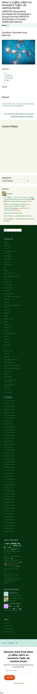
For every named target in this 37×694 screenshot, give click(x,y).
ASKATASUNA (8, 259)
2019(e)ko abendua (9, 508)
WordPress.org (8, 631)
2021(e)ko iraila (8, 476)
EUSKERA (6, 299)
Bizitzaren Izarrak (9, 273)
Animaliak (6, 248)
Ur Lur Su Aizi (8, 389)
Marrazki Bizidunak (9, 333)
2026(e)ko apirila (9, 403)
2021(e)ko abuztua (9, 479)
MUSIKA (6, 342)
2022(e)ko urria (8, 447)
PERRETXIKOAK (8, 362)
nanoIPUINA (7, 345)
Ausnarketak (7, 264)
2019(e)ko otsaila (9, 522)
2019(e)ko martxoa (9, 519)
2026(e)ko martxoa (9, 406)
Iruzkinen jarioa (8, 628)
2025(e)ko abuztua (9, 427)
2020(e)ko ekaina (9, 490)
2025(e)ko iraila (8, 424)
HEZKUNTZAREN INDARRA (22, 117)
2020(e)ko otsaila (9, 502)
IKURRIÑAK (7, 313)
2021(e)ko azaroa (9, 470)
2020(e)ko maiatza (9, 493)
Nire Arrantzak (8, 351)
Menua (4, 25)
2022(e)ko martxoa (9, 461)
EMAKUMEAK (8, 285)
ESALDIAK (7, 291)
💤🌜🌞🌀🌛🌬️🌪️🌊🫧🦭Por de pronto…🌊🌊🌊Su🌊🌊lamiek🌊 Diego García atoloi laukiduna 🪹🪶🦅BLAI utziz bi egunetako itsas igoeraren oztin (19, 199)
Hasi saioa (7, 623)
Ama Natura (7, 245)
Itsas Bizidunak (8, 319)
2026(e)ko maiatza (9, 400)
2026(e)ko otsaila (9, 409)
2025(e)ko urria (8, 421)
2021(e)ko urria (8, 473)
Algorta (6, 242)
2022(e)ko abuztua (9, 450)
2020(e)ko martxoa (9, 499)
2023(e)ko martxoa (9, 444)
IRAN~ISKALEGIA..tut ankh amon (13, 213)
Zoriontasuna (8, 392)
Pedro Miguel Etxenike (10, 359)
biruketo (11, 598)
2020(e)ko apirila (9, 496)
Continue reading (18, 683)
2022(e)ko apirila (9, 459)
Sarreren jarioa (8, 626)
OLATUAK (7, 353)
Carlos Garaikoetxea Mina (11, 276)
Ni (4, 348)
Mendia (6, 339)
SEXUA (6, 374)
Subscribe (9, 677)
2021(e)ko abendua (9, 467)
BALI (5, 267)
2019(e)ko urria (8, 514)
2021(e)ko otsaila (9, 482)
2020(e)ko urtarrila (9, 505)
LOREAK (6, 324)
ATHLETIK (7, 261)
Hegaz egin (7, 310)
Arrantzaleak (7, 256)
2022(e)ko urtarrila (9, 464)
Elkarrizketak (7, 282)
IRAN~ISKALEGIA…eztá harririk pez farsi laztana (18, 216)
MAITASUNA (7, 327)
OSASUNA (7, 356)
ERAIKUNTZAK (8, 288)
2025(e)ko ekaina (9, 432)
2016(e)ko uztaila (9, 531)
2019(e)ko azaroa (9, 511)
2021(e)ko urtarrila (9, 485)
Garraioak (6, 302)
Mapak (6, 330)
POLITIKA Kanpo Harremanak (12, 368)
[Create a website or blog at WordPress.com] (17, 643)
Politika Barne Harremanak (11, 365)
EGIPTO (6, 279)
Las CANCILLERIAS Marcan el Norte (17, 114)
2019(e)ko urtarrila (9, 525)
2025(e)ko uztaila (9, 429)
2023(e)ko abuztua (9, 438)
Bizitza (6, 270)
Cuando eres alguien (15, 595)
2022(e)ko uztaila (9, 453)
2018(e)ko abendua (9, 528)
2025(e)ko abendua (9, 415)
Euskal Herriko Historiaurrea (12, 296)
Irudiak (6, 316)
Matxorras (7, 336)
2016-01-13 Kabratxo (8, 643)
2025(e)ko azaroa (9, 418)
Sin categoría (7, 377)
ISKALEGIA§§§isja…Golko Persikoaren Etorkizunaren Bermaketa (12, 580)
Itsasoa (6, 322)
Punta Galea (7, 371)
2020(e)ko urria (8, 488)
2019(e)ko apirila (9, 517)
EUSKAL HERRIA (8, 293)
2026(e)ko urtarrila (9, 412)
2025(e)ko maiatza (9, 435)
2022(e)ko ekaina (9, 456)
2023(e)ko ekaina (9, 441)
